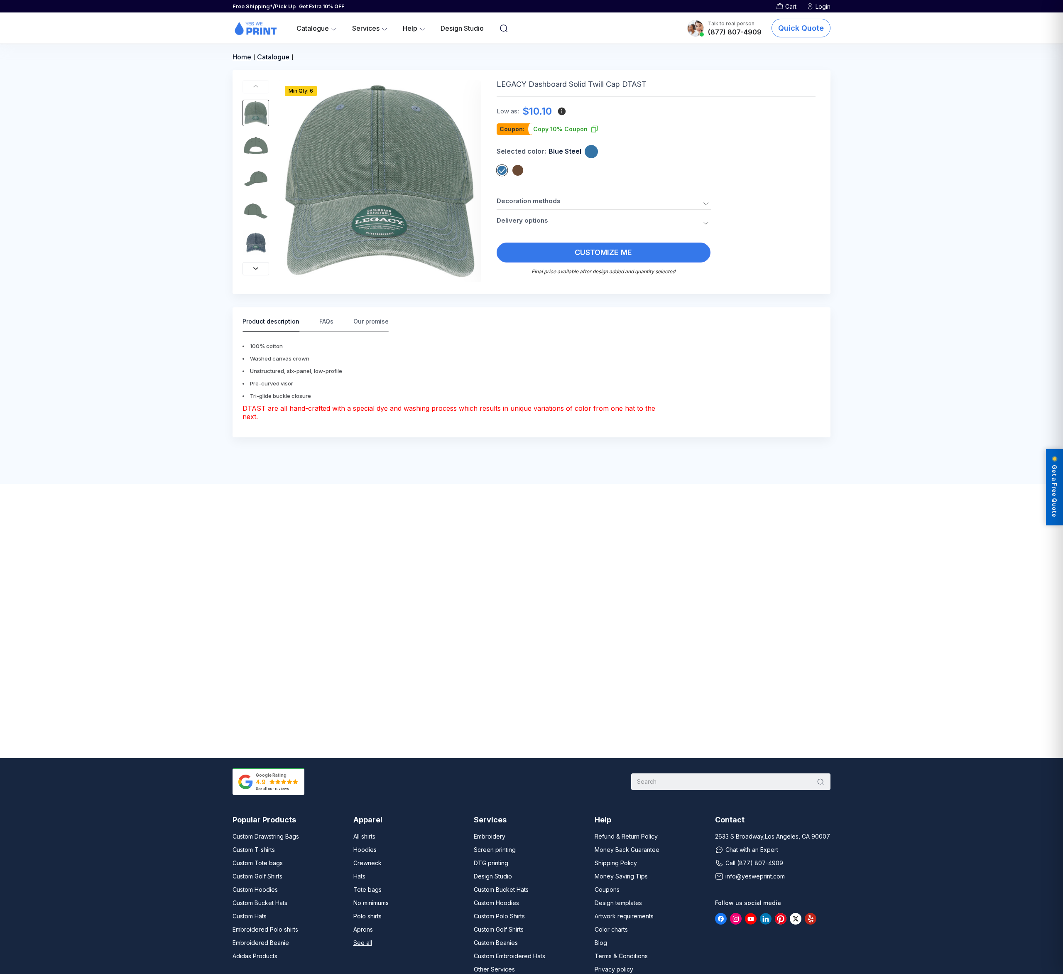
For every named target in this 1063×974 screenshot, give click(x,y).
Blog (601, 942)
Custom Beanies (496, 942)
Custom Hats (250, 916)
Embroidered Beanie (261, 942)
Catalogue (273, 57)
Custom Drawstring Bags (266, 836)
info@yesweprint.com (755, 876)
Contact (730, 820)
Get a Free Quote (1054, 490)
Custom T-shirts (254, 849)
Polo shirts (367, 916)
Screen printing (495, 849)
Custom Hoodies (255, 889)
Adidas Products (255, 955)
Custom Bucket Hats (260, 902)
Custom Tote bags (258, 862)
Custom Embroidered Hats (509, 955)
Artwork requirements (624, 916)
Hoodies (365, 849)
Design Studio (462, 28)
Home (242, 57)
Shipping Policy (616, 862)
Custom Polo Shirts (499, 916)
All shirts (364, 836)
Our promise (371, 321)
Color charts (611, 929)
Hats (359, 876)
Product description (270, 321)
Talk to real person (731, 23)
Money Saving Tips (621, 876)
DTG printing (491, 862)
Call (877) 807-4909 (754, 862)
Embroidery (489, 836)
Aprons (363, 929)
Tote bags (367, 889)
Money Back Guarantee (627, 849)
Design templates (618, 902)
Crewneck (367, 862)
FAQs (326, 321)
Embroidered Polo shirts (265, 929)
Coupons (607, 889)
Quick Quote (801, 28)
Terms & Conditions (621, 955)
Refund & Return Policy (626, 836)
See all (362, 942)
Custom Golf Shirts (257, 876)
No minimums (371, 902)
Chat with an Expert (751, 849)
